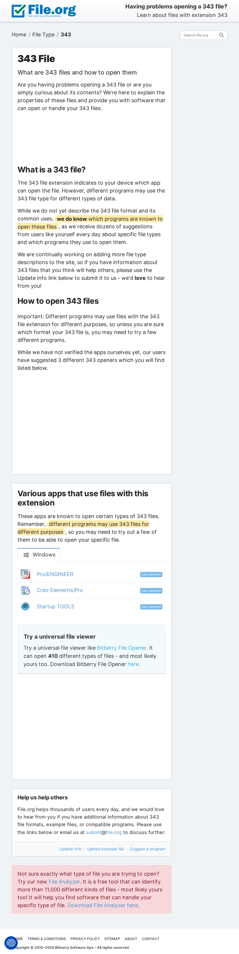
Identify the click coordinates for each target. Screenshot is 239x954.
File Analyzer (64, 882)
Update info (70, 849)
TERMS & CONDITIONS (46, 939)
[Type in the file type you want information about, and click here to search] (221, 34)
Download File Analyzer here (102, 905)
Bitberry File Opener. (122, 648)
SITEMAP (112, 939)
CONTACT (150, 939)
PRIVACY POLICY (85, 939)
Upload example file (105, 849)
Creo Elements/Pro (60, 590)
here (133, 664)
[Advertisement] (91, 139)
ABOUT (131, 939)
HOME (17, 939)
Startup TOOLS (55, 606)
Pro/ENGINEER (55, 574)
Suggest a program (148, 849)
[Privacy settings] (11, 943)
